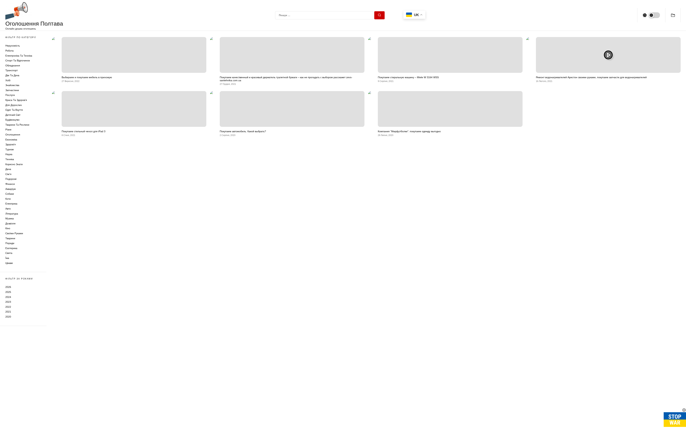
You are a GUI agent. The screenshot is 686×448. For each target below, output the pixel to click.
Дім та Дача (12, 75)
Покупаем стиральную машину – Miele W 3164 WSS (408, 77)
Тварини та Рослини (17, 124)
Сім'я (8, 174)
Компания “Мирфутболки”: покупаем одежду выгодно (409, 131)
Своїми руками (14, 233)
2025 (8, 292)
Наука (8, 154)
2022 (8, 306)
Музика (9, 218)
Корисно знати (14, 164)
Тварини (10, 238)
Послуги (10, 95)
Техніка (9, 159)
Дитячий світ (12, 114)
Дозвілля (10, 223)
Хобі (7, 80)
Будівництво (12, 119)
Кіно (7, 228)
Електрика (11, 203)
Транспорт (11, 70)
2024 (8, 297)
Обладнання (12, 65)
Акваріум (10, 189)
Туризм (9, 149)
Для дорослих (13, 105)
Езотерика (11, 248)
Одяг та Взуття (14, 109)
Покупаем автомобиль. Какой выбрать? (243, 131)
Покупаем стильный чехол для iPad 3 (83, 131)
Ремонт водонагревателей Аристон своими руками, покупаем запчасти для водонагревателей (591, 77)
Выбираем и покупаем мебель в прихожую (87, 77)
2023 (8, 301)
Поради (9, 243)
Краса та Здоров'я (16, 100)
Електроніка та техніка (18, 55)
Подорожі (10, 178)
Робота (9, 50)
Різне (8, 129)
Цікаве (9, 263)
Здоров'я (10, 144)
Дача (8, 169)
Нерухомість (12, 45)
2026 (8, 287)
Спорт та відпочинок (17, 60)
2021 (8, 311)
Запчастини (12, 90)
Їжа (7, 258)
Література (11, 213)
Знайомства (12, 85)
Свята (8, 253)
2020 (8, 316)
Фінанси (10, 183)
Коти (8, 198)
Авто (8, 208)
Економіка (11, 139)
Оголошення (12, 134)
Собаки (9, 193)
